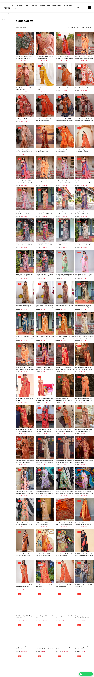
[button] (90, 1)
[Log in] (87, 1)
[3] (25, 27)
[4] (27, 27)
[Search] (89, 7)
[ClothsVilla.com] (7, 7)
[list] (21, 27)
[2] (23, 27)
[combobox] (83, 7)
